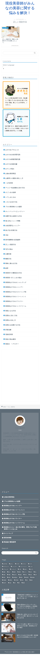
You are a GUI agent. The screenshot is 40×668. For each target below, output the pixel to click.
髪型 (24, 582)
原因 (20, 571)
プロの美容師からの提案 (13, 206)
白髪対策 (8, 254)
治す (36, 574)
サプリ (30, 563)
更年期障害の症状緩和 (12, 240)
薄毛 (22, 580)
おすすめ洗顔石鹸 (11, 164)
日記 (6, 235)
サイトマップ (8, 533)
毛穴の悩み (9, 249)
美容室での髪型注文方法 (13, 273)
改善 (20, 574)
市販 (9, 574)
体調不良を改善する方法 (13, 216)
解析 (32, 580)
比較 (31, 574)
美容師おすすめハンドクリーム (15, 306)
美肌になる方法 (10, 311)
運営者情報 (7, 537)
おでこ (11, 563)
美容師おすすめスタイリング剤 (15, 292)
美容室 (27, 577)
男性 (4, 577)
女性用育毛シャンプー (12, 225)
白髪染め (15, 577)
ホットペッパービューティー (15, 211)
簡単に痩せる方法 (11, 263)
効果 (14, 571)
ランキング (13, 569)
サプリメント (6, 566)
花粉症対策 (9, 334)
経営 (6, 268)
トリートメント (23, 566)
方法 (26, 574)
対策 (4, 574)
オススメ (24, 563)
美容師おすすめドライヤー (14, 301)
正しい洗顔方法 (10, 244)
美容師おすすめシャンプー (14, 287)
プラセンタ (5, 569)
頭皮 (10, 582)
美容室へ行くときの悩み (13, 277)
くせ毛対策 (9, 183)
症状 (9, 577)
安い (36, 571)
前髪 (4, 571)
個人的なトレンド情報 (12, 221)
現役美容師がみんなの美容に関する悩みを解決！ (20, 8)
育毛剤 (16, 580)
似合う (25, 569)
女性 (31, 571)
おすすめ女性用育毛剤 (12, 154)
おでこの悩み (9, 169)
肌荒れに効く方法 (11, 315)
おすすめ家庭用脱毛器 (12, 159)
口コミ (25, 571)
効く (9, 571)
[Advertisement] (20, 375)
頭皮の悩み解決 (10, 339)
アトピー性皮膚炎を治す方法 (15, 187)
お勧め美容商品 (10, 173)
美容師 (33, 577)
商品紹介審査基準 (10, 542)
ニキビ (31, 566)
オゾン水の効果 (10, 192)
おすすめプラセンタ (12, 150)
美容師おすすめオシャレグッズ (15, 282)
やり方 (17, 563)
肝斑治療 (8, 329)
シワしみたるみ (10, 197)
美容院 (4, 580)
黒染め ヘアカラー (12, 344)
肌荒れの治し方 (10, 320)
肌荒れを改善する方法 (12, 325)
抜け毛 (15, 574)
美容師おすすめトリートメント (15, 296)
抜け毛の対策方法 (11, 230)
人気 (20, 569)
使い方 (31, 569)
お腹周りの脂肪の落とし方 (14, 178)
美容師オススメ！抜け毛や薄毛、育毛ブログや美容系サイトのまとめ (20, 528)
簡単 (21, 577)
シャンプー (14, 566)
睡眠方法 (8, 258)
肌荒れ (10, 580)
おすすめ (5, 563)
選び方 (4, 582)
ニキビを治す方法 (11, 202)
